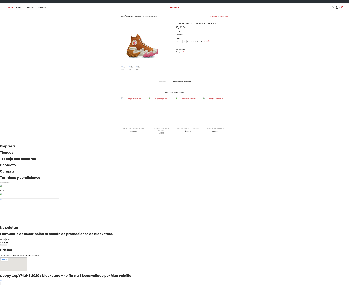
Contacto (8, 165)
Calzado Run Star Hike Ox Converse (161, 129)
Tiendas (6, 152)
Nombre (2, 239)
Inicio (123, 16)
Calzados (129, 16)
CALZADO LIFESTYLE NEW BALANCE (133, 128)
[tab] (163, 81)
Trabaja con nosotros (18, 159)
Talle (178, 38)
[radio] (180, 34)
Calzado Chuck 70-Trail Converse (188, 128)
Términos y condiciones (20, 177)
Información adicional (182, 81)
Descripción (163, 81)
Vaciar (208, 41)
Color (178, 31)
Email (2, 242)
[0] (340, 7)
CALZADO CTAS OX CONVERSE (215, 128)
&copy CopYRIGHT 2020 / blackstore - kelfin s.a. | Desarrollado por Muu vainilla (65, 275)
